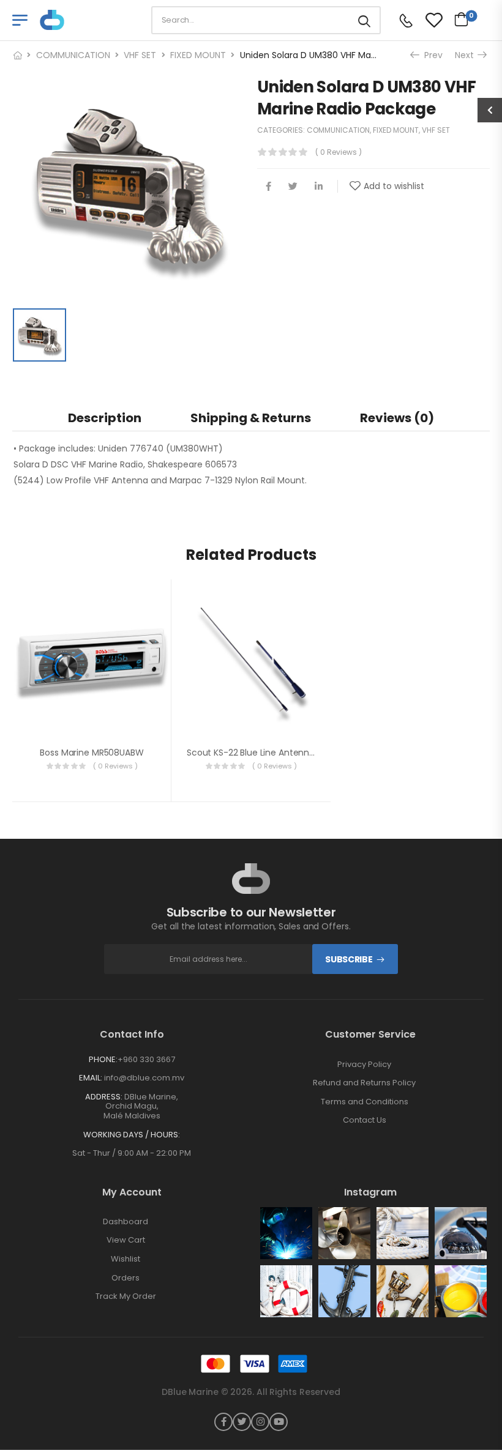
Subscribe (348, 959)
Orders (125, 1278)
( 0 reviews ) (338, 152)
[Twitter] (293, 186)
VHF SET (140, 55)
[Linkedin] (319, 186)
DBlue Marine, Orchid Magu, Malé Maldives (141, 1106)
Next (465, 55)
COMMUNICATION (73, 55)
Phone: (103, 1059)
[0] (458, 19)
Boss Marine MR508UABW (91, 752)
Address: (103, 1096)
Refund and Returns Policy (364, 1083)
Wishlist (125, 1259)
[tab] (105, 417)
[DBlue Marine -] (87, 20)
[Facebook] (268, 186)
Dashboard (125, 1222)
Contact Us (364, 1120)
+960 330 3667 (146, 1059)
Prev (430, 55)
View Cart (126, 1240)
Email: (90, 1078)
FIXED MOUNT (198, 55)
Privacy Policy (364, 1064)
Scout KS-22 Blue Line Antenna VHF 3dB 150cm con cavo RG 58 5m (326, 752)
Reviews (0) (397, 417)
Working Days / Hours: (131, 1135)
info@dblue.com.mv (144, 1078)
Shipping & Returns (250, 417)
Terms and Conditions (364, 1102)
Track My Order (126, 1296)
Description (104, 417)
